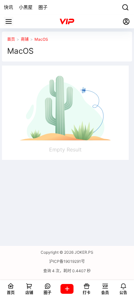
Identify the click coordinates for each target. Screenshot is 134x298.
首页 (11, 39)
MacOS (41, 39)
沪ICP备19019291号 (67, 261)
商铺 (25, 39)
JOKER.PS (83, 252)
